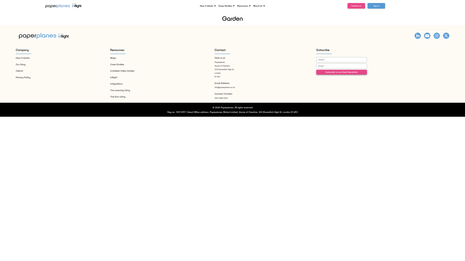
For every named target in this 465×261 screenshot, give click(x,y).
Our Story (21, 64)
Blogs (113, 57)
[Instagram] (437, 36)
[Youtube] (427, 36)
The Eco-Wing (117, 96)
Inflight (113, 77)
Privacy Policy (23, 77)
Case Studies (117, 64)
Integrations (116, 83)
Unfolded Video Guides (122, 70)
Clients (19, 70)
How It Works (23, 57)
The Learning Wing (120, 90)
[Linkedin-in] (418, 36)
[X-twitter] (446, 36)
